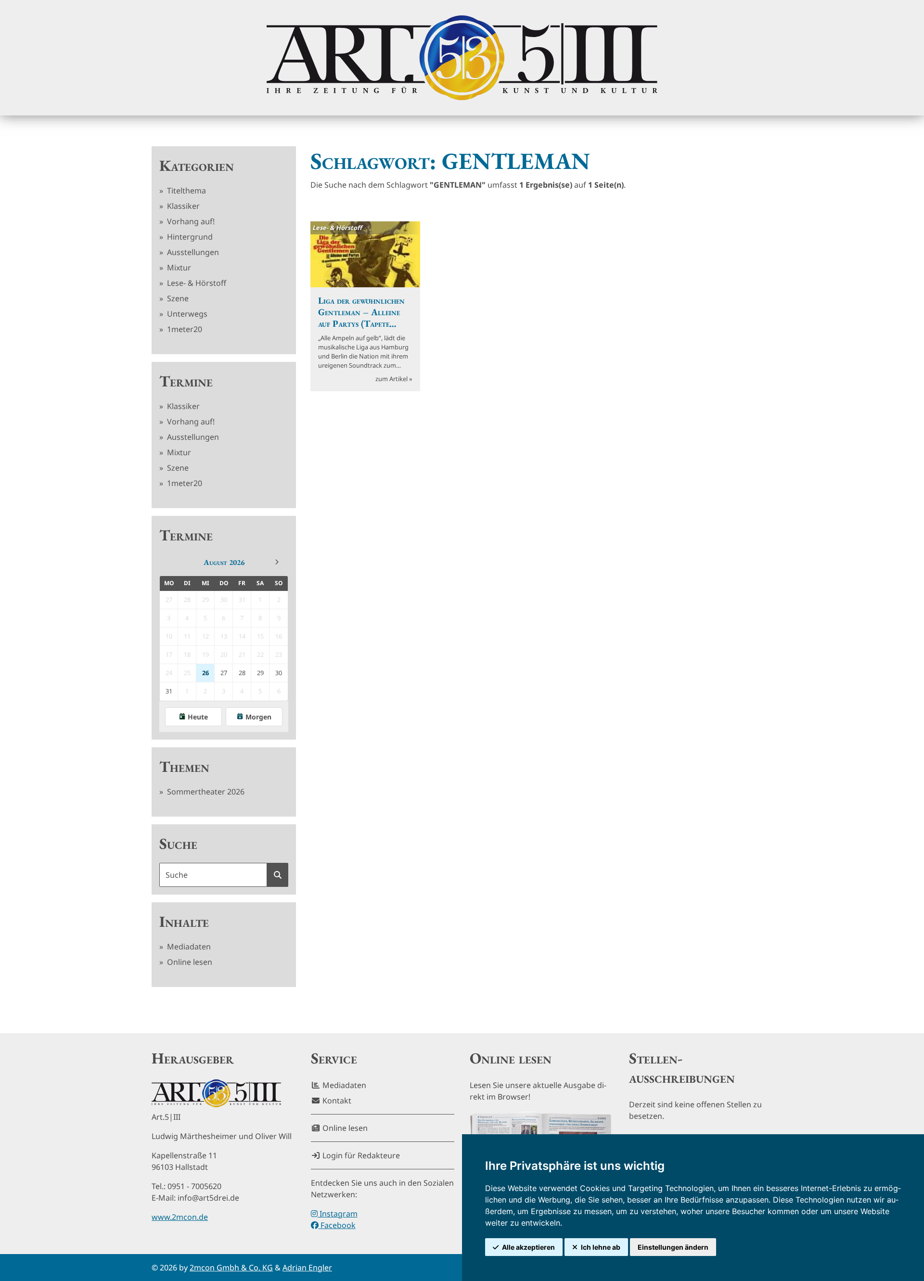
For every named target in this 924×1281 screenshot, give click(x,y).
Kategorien (196, 165)
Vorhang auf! (190, 221)
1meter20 (183, 329)
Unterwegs (186, 313)
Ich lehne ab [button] (600, 1247)
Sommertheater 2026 (204, 791)
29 (260, 672)
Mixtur (178, 267)
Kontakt (336, 1100)
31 (169, 691)
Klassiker (182, 206)
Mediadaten (188, 946)
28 (242, 672)
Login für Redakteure (360, 1155)
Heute (198, 716)
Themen (184, 766)
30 (278, 672)
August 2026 (224, 562)
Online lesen (188, 962)
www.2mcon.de (180, 1217)
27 (223, 672)
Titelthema (185, 190)
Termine (186, 381)
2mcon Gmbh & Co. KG (231, 1267)
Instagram (338, 1213)
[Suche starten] (277, 875)
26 (205, 672)
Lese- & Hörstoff (195, 283)
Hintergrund (189, 236)
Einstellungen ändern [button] (673, 1247)
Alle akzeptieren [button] (528, 1247)
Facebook (337, 1225)
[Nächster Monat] (276, 562)
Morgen (258, 716)
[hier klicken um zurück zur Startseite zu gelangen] (462, 57)
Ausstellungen (192, 252)
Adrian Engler (307, 1267)
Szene (177, 298)
